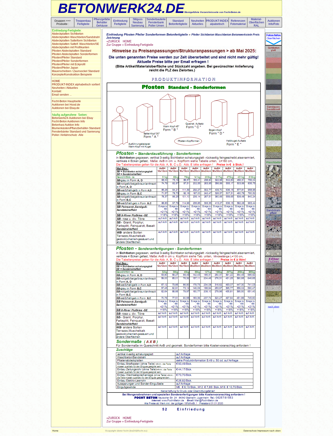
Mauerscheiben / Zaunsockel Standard (75, 71)
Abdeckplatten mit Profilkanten (70, 47)
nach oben (275, 430)
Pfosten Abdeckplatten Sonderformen (74, 54)
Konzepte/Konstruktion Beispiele (71, 74)
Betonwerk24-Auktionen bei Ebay (72, 118)
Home (55, 430)
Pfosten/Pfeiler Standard (66, 57)
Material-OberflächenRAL (256, 22)
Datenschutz (250, 430)
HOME (55, 81)
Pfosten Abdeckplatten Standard (71, 50)
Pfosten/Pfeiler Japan (64, 67)
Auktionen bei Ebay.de (65, 108)
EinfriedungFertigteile (120, 22)
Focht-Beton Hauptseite (66, 101)
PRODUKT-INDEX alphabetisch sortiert (75, 84)
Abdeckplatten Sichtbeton (67, 33)
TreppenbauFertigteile (83, 22)
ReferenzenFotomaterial (238, 22)
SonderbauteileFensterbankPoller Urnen (156, 22)
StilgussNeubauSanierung (137, 22)
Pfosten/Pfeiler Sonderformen (69, 61)
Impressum (263, 430)
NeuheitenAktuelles (197, 22)
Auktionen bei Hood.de (65, 104)
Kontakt (56, 91)
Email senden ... (61, 94)
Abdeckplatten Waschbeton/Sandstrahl (75, 37)
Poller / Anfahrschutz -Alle (67, 135)
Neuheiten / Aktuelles (64, 87)
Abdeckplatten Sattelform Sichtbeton (74, 40)
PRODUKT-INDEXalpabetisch (217, 22)
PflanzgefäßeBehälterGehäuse (102, 22)
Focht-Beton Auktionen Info (68, 121)
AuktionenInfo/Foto (274, 22)
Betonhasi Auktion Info (65, 124)
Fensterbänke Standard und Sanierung (75, 131)
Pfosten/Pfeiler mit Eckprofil (68, 64)
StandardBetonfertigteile (178, 22)
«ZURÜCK (113, 41)
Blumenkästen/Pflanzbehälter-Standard (75, 128)
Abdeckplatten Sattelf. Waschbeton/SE (75, 44)
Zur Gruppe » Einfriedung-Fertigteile (129, 44)
